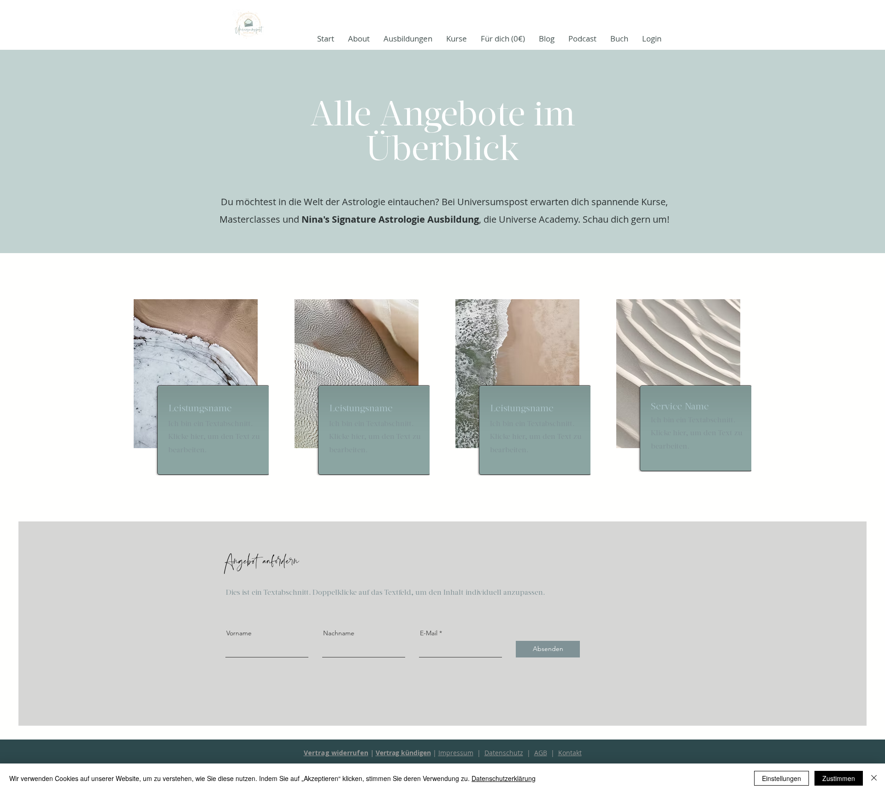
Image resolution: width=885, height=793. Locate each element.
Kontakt (570, 752)
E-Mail (428, 633)
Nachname (338, 633)
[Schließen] (873, 778)
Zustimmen (838, 778)
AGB (540, 752)
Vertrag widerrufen (336, 752)
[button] (408, 38)
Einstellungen (781, 778)
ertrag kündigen (405, 752)
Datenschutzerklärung (504, 778)
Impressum (455, 752)
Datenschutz (503, 752)
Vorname (239, 633)
